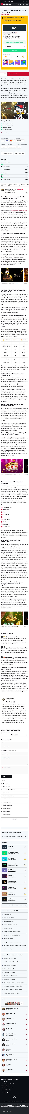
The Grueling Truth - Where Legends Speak (8, 6)
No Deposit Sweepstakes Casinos (12, 935)
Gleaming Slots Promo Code (10, 975)
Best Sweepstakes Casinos (10, 924)
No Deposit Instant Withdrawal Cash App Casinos (15, 945)
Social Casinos (7, 914)
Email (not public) (6, 746)
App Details (23, 184)
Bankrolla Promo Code (6, 1089)
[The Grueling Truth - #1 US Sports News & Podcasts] (6, 4)
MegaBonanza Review (8, 805)
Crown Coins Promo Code (10, 958)
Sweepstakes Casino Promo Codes (12, 931)
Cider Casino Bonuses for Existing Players (14, 982)
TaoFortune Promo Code (9, 979)
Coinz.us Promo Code (9, 968)
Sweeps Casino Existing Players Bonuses (13, 942)
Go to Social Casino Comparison (14, 905)
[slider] (12, 750)
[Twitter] (18, 4)
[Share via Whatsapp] (9, 702)
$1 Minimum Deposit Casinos (11, 949)
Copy (24, 46)
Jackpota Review (6, 814)
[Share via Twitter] (14, 702)
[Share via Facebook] (12, 702)
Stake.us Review (6, 786)
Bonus (5, 184)
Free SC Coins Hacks (9, 917)
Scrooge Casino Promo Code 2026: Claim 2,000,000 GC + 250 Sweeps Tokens (15, 836)
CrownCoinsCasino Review (8, 789)
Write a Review (14, 734)
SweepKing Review (7, 802)
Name (3, 743)
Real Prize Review (6, 799)
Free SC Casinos (8, 928)
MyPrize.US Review (7, 792)
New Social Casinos (8, 938)
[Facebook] (16, 4)
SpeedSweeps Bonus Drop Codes (11, 993)
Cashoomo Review (7, 808)
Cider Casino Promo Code (7, 1087)
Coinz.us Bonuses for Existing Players (13, 989)
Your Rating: (4, 750)
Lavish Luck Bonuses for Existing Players (13, 986)
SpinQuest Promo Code (9, 972)
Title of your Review (6, 753)
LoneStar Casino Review (8, 796)
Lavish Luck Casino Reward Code (11, 961)
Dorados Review (6, 811)
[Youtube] (20, 4)
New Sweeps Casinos (9, 921)
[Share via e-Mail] (7, 702)
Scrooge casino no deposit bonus (19, 210)
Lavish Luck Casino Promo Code (8, 1083)
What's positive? (7, 757)
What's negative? (7, 767)
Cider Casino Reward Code (10, 965)
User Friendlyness (13, 184)
